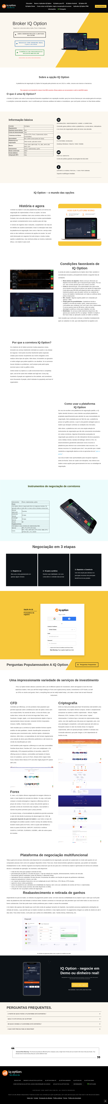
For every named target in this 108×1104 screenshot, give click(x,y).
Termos (65, 1098)
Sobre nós (30, 1098)
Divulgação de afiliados (45, 1098)
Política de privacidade (74, 1098)
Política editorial (57, 1098)
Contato (36, 1098)
